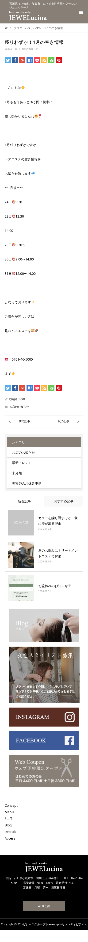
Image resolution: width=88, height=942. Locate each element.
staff (22, 399)
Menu (9, 812)
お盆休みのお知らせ (53, 586)
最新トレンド (22, 462)
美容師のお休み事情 (27, 483)
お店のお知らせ (30, 48)
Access (10, 838)
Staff (8, 818)
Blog (8, 825)
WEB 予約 (44, 906)
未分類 (17, 473)
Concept (11, 805)
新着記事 (24, 501)
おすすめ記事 (63, 501)
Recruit (10, 831)
